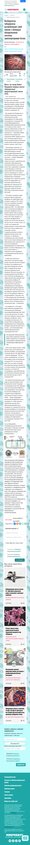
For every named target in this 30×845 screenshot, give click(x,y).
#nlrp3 (8, 640)
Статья (6, 424)
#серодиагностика (19, 717)
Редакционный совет (10, 777)
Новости (12, 15)
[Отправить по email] (25, 523)
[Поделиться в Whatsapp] (23, 523)
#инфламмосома (10, 636)
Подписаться (21, 765)
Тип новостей (14, 743)
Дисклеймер (7, 798)
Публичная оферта (9, 789)
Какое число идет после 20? (12, 746)
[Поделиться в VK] (15, 523)
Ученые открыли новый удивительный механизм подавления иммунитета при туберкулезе (13, 631)
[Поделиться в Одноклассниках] (17, 523)
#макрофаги (15, 638)
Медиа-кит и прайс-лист (10, 801)
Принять (23, 1)
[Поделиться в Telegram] (20, 523)
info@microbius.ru (8, 826)
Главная (6, 15)
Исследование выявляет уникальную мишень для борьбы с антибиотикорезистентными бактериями (15, 672)
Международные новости (13, 17)
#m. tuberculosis (10, 597)
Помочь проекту (8, 795)
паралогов (16, 184)
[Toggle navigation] (5, 9)
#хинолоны (17, 679)
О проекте (7, 792)
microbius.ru (13, 812)
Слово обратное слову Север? (14, 543)
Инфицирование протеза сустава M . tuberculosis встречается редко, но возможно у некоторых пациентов (14, 592)
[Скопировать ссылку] (28, 523)
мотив (16, 130)
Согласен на (13, 759)
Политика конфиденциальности (12, 785)
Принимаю (12, 754)
